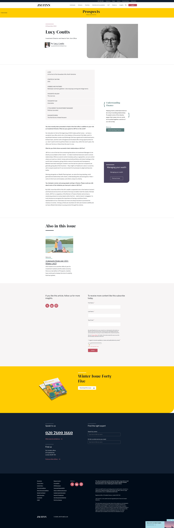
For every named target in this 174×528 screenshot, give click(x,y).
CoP (108, 5)
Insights (121, 5)
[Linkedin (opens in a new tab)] (52, 306)
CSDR (38, 500)
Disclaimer (39, 481)
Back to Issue (4, 12)
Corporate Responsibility (59, 488)
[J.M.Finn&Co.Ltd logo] (42, 517)
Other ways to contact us (52, 439)
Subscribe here (150, 524)
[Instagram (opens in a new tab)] (56, 306)
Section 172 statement (59, 495)
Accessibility (56, 483)
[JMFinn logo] (44, 5)
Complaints (39, 497)
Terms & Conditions (41, 488)
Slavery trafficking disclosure (60, 490)
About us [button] (114, 5)
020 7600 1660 (101, 1)
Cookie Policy (40, 485)
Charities (87, 5)
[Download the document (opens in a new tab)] (53, 389)
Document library (125, 1)
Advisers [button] (80, 5)
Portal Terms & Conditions (43, 490)
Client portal (133, 1)
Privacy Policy (95, 335)
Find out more (116, 178)
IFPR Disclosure (57, 485)
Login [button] (132, 5)
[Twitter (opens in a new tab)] (47, 306)
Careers (118, 1)
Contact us (108, 1)
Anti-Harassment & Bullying (60, 497)
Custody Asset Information (59, 493)
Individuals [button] (72, 5)
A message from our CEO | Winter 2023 (57, 262)
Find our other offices (51, 459)
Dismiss (169, 520)
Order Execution (40, 495)
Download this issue (85, 388)
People (113, 1)
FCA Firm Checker (58, 500)
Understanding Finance (114, 130)
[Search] (126, 5)
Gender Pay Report (41, 493)
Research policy (57, 481)
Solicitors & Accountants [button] (98, 5)
